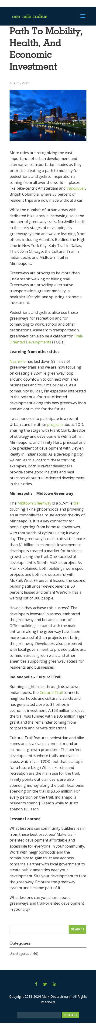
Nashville (18, 361)
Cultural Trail (51, 692)
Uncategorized (20, 953)
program (55, 424)
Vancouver (75, 188)
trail (76, 503)
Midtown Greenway (34, 503)
